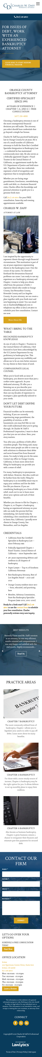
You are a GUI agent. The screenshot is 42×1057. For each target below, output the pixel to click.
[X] (21, 1023)
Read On (21, 654)
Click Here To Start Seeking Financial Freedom (18, 64)
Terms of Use (11, 1052)
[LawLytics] (21, 1044)
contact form (22, 607)
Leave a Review (10, 989)
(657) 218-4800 (22, 17)
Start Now (8, 949)
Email (5, 889)
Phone (5, 879)
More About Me (15, 320)
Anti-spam (32, 1052)
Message (6, 899)
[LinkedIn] (26, 1023)
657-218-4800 (7, 971)
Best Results (21, 630)
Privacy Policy (22, 1052)
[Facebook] (15, 1023)
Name (5, 869)
